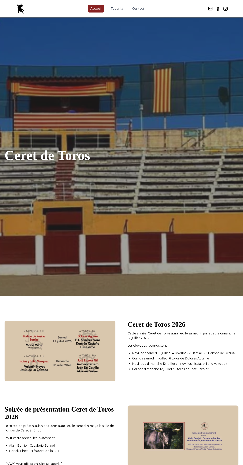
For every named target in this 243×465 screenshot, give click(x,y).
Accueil (96, 8)
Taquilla (117, 8)
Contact (138, 8)
